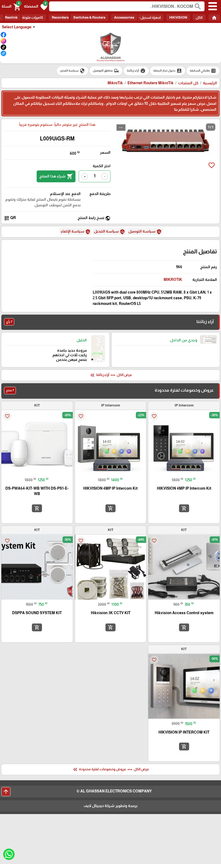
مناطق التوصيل (106, 70)
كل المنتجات (188, 83)
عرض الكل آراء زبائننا (110, 375)
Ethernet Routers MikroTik (150, 83)
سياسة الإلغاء (76, 231)
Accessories (124, 17)
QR (10, 218)
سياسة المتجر (72, 70)
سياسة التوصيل (145, 231)
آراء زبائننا (136, 70)
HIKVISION (178, 17)
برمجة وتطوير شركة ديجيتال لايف (110, 806)
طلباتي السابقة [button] (203, 70)
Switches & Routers (89, 17)
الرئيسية (210, 83)
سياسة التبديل (109, 231)
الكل (199, 17)
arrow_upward (6, 791)
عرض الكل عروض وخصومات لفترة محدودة (110, 769)
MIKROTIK (173, 279)
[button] (35, 6)
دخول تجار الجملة (167, 70)
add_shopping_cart (184, 508)
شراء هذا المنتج (56, 176)
